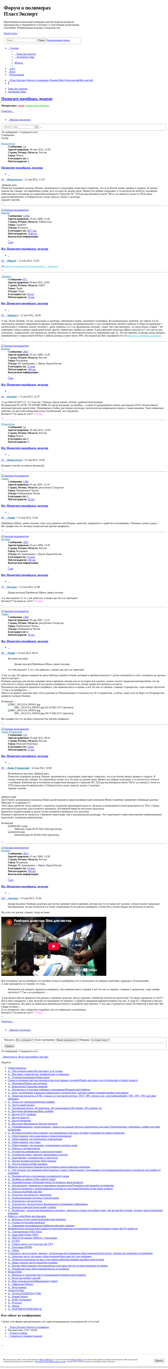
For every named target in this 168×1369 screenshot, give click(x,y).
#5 (2, 460)
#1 (2, 179)
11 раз (31, 749)
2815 (25, 351)
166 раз (32, 369)
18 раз (30, 294)
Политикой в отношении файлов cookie (50, 1361)
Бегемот (5, 348)
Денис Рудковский (11, 732)
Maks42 (5, 213)
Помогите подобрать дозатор (26, 98)
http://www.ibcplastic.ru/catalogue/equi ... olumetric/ (31, 266)
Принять (159, 1360)
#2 (2, 260)
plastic (21, 105)
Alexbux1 (6, 276)
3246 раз (32, 233)
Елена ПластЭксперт (37, 105)
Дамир (5, 478)
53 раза (31, 366)
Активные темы (17, 91)
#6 (2, 517)
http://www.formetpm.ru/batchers (144, 335)
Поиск (42, 40)
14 (24, 146)
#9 (2, 768)
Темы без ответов (17, 88)
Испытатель (8, 143)
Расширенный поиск (58, 40)
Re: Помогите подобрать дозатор (24, 249)
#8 (2, 653)
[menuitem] (25, 54)
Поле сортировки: (45, 1039)
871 (25, 279)
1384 (25, 481)
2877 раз (31, 230)
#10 (3, 898)
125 (25, 734)
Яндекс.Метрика (46, 1359)
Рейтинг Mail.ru (77, 1359)
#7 (2, 587)
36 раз (31, 499)
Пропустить (10, 33)
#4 (2, 396)
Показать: (9, 1039)
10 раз (31, 297)
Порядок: (85, 1039)
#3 (2, 315)
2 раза (30, 746)
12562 (26, 215)
